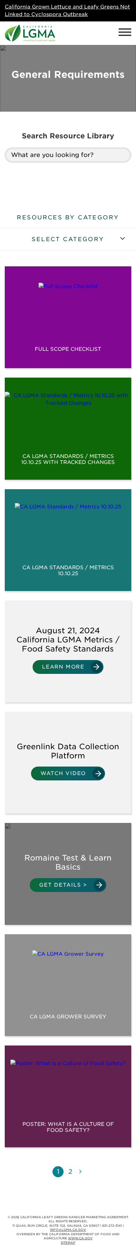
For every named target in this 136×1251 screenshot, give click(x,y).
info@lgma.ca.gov (68, 1229)
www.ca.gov (80, 1238)
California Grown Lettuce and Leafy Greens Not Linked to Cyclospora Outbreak (67, 10)
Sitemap (68, 1242)
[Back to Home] (30, 33)
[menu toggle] (125, 33)
